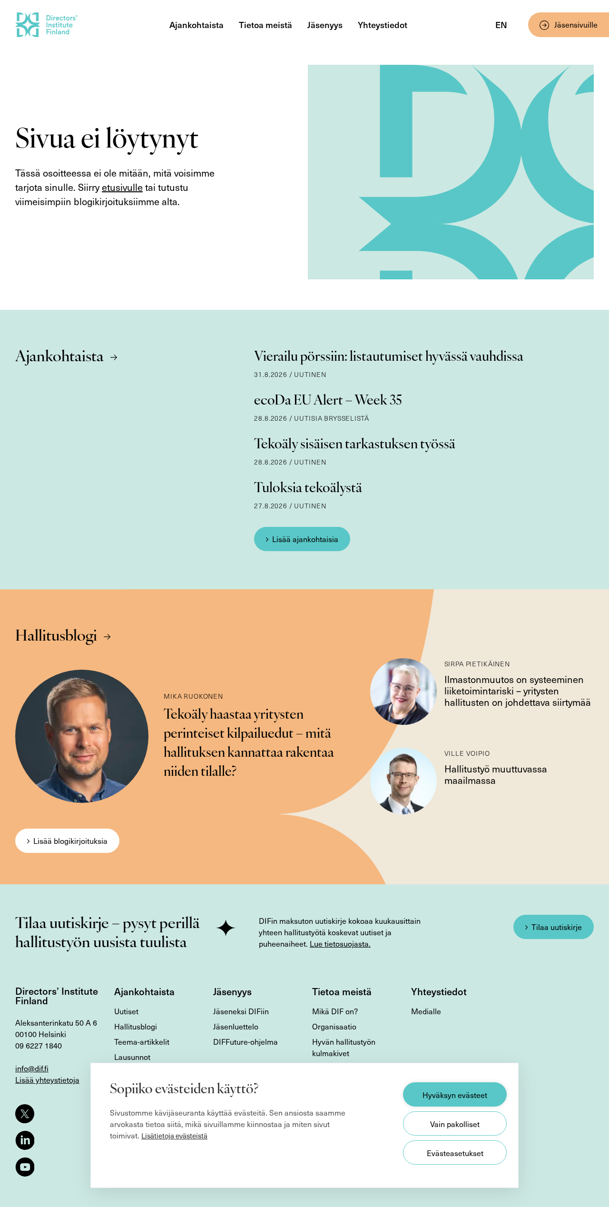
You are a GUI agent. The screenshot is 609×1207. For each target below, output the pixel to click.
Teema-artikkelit (141, 1041)
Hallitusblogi (56, 636)
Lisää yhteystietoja (47, 1079)
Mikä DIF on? (335, 1011)
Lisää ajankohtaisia (305, 538)
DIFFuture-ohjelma (245, 1041)
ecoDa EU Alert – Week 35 (328, 401)
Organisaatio (334, 1026)
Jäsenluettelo (235, 1026)
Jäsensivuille (576, 24)
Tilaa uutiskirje (556, 926)
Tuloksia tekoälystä (308, 488)
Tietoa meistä (265, 24)
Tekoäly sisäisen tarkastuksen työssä (354, 445)
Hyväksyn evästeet (454, 1094)
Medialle (426, 1011)
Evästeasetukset (455, 1152)
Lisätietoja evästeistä (174, 1135)
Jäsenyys (325, 24)
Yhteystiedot (382, 24)
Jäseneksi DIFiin (241, 1011)
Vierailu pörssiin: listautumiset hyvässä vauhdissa (388, 357)
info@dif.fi (32, 1068)
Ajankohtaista (196, 24)
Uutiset (126, 1011)
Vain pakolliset (455, 1123)
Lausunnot (132, 1056)
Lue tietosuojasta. (340, 943)
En (501, 24)
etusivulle (122, 187)
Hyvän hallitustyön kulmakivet (343, 1047)
